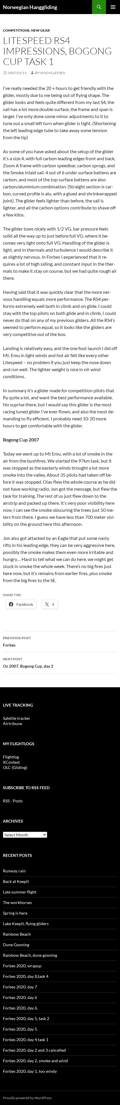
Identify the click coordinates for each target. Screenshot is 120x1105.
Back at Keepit (16, 881)
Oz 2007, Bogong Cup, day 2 (28, 663)
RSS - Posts (13, 800)
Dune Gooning (16, 944)
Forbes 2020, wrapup (22, 965)
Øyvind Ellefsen (50, 73)
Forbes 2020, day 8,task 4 (25, 976)
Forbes (17, 641)
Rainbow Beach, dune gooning (30, 955)
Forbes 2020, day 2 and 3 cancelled (34, 1050)
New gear (40, 30)
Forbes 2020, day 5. (20, 1028)
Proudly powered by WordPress (27, 1098)
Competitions (16, 30)
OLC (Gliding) (15, 767)
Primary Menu (113, 7)
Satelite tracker (16, 718)
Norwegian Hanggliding (30, 7)
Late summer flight (19, 891)
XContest (11, 762)
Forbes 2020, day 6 (20, 997)
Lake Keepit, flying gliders (26, 923)
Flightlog (11, 756)
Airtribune (12, 723)
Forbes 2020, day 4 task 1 (25, 1039)
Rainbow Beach (17, 934)
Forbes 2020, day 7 (20, 986)
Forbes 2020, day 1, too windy (30, 1071)
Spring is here (15, 912)
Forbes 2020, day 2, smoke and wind (35, 1060)
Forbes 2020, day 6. (20, 1007)
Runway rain (14, 870)
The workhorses (17, 902)
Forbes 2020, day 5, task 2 (26, 1018)
